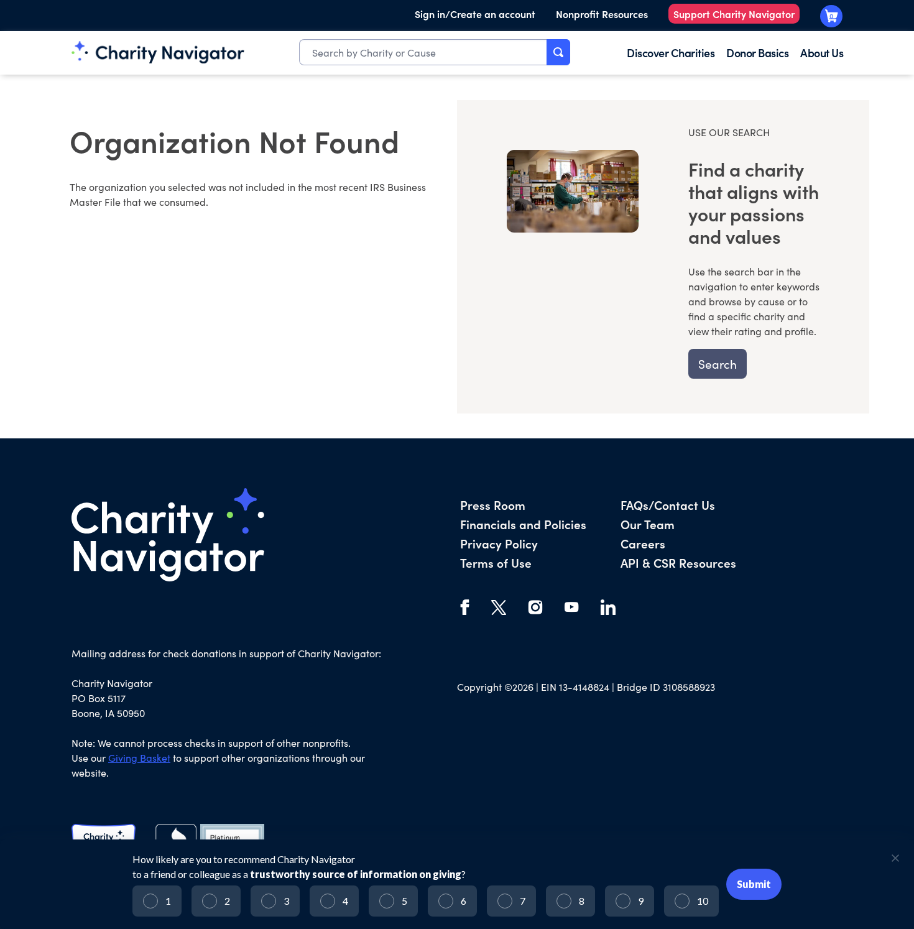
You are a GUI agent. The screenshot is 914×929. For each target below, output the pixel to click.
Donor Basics (757, 52)
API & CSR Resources (678, 562)
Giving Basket (139, 757)
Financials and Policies (523, 523)
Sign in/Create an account (475, 14)
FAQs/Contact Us (668, 504)
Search (717, 364)
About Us (821, 52)
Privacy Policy (499, 543)
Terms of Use (496, 562)
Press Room (492, 504)
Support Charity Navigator (734, 14)
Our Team (648, 523)
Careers (643, 543)
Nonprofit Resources (602, 14)
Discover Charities (670, 52)
